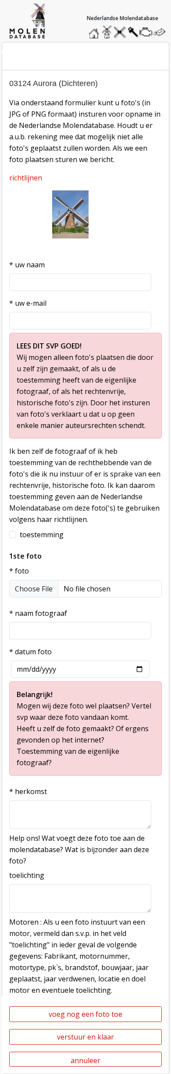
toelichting (26, 875)
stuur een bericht (162, 32)
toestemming (42, 534)
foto (19, 571)
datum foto (30, 651)
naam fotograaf (38, 613)
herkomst (28, 791)
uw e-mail (27, 303)
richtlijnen (25, 178)
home (95, 30)
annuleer (85, 1060)
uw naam (27, 264)
